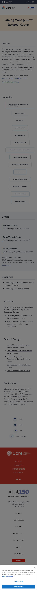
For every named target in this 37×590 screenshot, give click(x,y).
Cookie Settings (18, 581)
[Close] (35, 568)
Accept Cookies (18, 586)
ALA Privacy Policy (7, 576)
